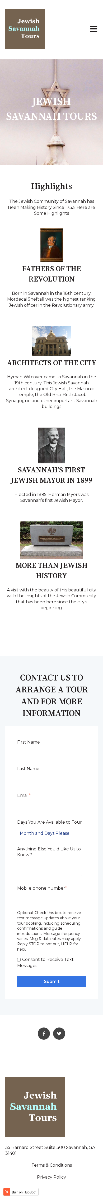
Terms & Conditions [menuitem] (51, 1165)
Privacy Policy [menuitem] (51, 1177)
